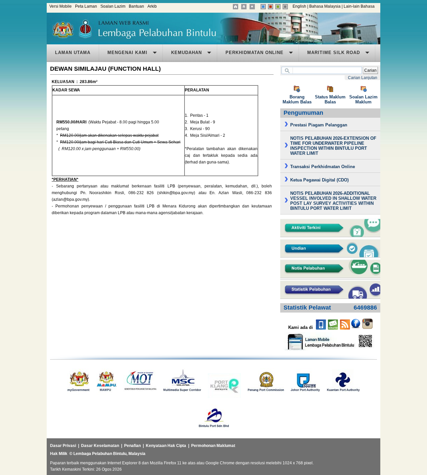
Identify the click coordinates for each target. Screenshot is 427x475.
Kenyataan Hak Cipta (166, 445)
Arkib (152, 6)
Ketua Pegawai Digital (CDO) (319, 179)
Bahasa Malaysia (325, 6)
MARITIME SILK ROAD (333, 52)
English (299, 6)
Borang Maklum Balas (297, 99)
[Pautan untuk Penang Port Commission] (265, 396)
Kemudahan (186, 52)
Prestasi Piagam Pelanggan (318, 124)
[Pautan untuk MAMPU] (106, 396)
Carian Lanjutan (362, 77)
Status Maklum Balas (330, 99)
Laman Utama (72, 52)
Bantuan (136, 6)
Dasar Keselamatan (100, 445)
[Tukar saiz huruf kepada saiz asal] (244, 6)
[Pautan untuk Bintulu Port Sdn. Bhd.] (213, 432)
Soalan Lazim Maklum (363, 99)
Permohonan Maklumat (213, 445)
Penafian (132, 445)
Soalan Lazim (112, 6)
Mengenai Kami (127, 52)
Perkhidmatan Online (255, 52)
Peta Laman (86, 6)
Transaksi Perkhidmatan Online (322, 166)
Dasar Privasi (63, 445)
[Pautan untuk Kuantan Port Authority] (343, 396)
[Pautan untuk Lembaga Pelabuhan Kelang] (224, 396)
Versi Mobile (60, 6)
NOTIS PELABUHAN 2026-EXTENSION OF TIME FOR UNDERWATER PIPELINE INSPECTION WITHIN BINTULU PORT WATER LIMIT (333, 146)
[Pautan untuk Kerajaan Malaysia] (78, 396)
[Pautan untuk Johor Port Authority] (305, 396)
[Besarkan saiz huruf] (235, 6)
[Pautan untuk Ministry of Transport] (140, 396)
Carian (370, 70)
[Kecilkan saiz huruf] (253, 6)
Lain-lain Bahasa (359, 6)
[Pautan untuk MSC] (182, 396)
